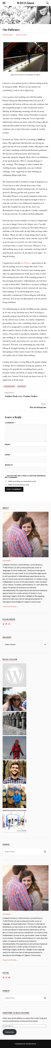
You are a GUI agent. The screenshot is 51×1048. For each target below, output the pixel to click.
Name (8, 444)
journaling (9, 386)
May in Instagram (38, 407)
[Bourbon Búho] (14, 807)
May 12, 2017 (21, 35)
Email (8, 455)
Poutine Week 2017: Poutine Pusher (21, 396)
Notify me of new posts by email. (18, 485)
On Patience (11, 30)
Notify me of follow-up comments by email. (22, 481)
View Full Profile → (11, 606)
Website (9, 465)
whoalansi (8, 35)
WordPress (31, 1044)
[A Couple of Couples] (14, 686)
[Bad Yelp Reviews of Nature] (14, 759)
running (22, 386)
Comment (10, 423)
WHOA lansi (25, 3)
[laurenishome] (14, 831)
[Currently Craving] (14, 710)
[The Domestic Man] (14, 783)
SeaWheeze (26, 262)
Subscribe (9, 1032)
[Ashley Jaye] (14, 734)
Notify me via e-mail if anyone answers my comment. (25, 476)
